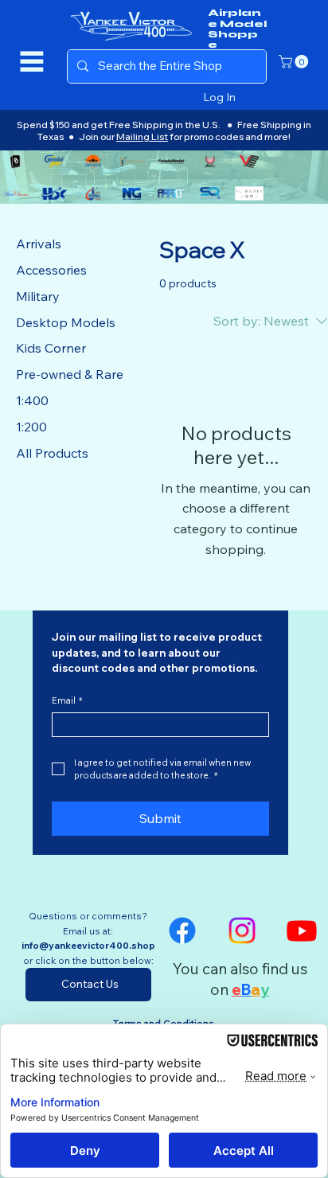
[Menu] (32, 61)
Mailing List (142, 136)
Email (67, 701)
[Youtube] (301, 930)
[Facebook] (182, 930)
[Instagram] (242, 930)
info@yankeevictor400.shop (88, 945)
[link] (295, 61)
